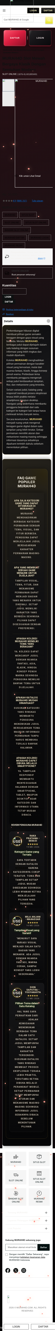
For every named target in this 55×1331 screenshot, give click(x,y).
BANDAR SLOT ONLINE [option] (16, 230)
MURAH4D (21, 868)
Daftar (48, 10)
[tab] (27, 321)
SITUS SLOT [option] (28, 215)
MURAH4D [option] (10, 215)
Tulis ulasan (37, 201)
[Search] (49, 20)
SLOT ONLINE (16, 1180)
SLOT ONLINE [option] (12, 222)
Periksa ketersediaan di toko (19, 309)
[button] (17, 124)
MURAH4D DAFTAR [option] (14, 238)
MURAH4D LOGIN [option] (40, 238)
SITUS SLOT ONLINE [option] (35, 222)
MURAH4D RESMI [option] (14, 245)
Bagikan (10, 314)
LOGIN (40, 38)
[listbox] (27, 230)
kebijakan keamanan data (32, 1257)
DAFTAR (14, 38)
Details (8, 321)
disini (40, 258)
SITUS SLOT (39, 1162)
